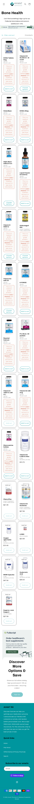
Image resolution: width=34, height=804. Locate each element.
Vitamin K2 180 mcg (25, 391)
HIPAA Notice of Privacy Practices (14, 752)
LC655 (22, 534)
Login (11, 73)
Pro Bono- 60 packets (24, 334)
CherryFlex (7, 499)
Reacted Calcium (6, 339)
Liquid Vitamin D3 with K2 (25, 173)
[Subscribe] (28, 768)
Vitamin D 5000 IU (7, 225)
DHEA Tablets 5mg (8, 58)
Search (6, 756)
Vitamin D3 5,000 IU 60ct (24, 455)
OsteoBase (7, 111)
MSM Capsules (8, 574)
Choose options (25, 88)
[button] (4, 4)
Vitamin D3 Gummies (24, 504)
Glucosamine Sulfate (8, 446)
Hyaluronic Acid (24, 573)
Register (7, 75)
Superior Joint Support (8, 611)
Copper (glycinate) (7, 539)
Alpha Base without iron (7, 162)
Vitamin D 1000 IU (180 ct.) (8, 392)
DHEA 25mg (24, 111)
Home (5, 743)
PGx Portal (7, 747)
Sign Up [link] (17, 694)
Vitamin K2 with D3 (7, 279)
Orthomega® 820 (24, 226)
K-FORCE (23, 282)
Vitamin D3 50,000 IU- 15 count (24, 57)
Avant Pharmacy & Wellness (16, 797)
